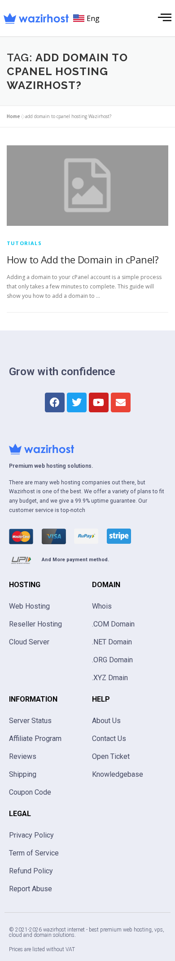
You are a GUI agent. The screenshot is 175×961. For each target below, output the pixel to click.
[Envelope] (121, 402)
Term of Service (34, 853)
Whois (102, 606)
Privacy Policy (31, 835)
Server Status (30, 720)
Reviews (22, 756)
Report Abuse (30, 889)
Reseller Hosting (35, 624)
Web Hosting (29, 606)
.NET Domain (112, 642)
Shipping (22, 774)
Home (13, 116)
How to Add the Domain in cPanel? (83, 259)
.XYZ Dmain (110, 677)
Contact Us (109, 738)
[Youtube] (99, 402)
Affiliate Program (35, 738)
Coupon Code (30, 792)
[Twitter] (77, 402)
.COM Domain (113, 624)
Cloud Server (29, 642)
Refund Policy (31, 871)
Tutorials (24, 243)
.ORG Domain (112, 660)
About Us (106, 720)
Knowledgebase (117, 774)
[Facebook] (55, 402)
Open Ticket (111, 756)
